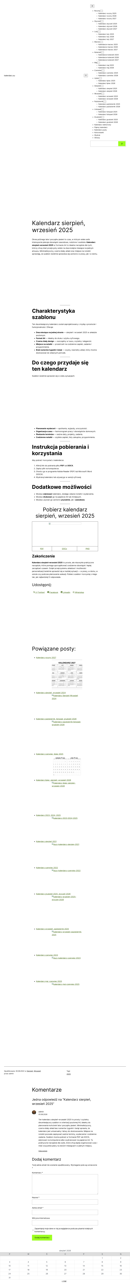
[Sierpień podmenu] (102, 86)
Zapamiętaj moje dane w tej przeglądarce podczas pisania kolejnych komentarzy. (64, 1230)
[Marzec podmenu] (101, 42)
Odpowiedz (42, 1151)
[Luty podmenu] (99, 32)
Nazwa (35, 1197)
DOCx (64, 549)
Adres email (37, 1208)
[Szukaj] (121, 143)
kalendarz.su (9, 75)
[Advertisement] (65, 164)
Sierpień (30, 1071)
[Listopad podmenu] (102, 109)
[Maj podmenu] (98, 63)
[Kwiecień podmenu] (102, 52)
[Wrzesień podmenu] (102, 94)
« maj (64, 1281)
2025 (69, 1074)
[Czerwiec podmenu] (103, 70)
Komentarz (37, 1173)
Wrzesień (37, 1071)
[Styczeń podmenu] (102, 21)
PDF (42, 549)
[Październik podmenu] (104, 101)
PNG (87, 549)
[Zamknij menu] (92, 6)
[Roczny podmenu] (101, 11)
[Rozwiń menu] (86, 75)
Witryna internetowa (41, 1218)
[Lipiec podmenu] (100, 78)
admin (41, 1112)
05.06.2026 (42, 1114)
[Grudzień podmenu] (102, 117)
